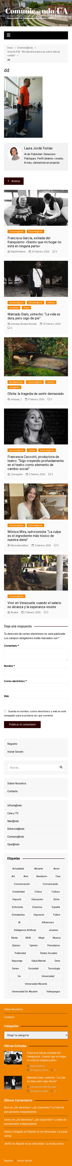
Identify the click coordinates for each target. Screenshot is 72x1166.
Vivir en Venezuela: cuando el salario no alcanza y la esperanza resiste (34, 605)
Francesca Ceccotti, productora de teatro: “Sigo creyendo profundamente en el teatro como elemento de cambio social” (36, 463)
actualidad (18, 868)
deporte (17, 899)
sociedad (33, 968)
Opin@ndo (14, 387)
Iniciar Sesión (15, 751)
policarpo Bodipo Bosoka (24, 324)
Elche (56, 899)
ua (19, 976)
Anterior (15, 181)
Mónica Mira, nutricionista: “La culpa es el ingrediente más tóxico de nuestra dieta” (34, 536)
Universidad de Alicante (25, 991)
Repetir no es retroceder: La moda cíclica (40, 1143)
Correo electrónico (15, 681)
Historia (51, 302)
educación (37, 899)
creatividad (18, 891)
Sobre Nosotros (16, 783)
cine (58, 876)
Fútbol (56, 914)
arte (25, 876)
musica (57, 937)
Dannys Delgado (13, 1131)
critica (38, 891)
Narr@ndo (13, 821)
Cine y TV (12, 813)
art (13, 876)
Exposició (39, 914)
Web (6, 696)
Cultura (31, 450)
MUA (28, 937)
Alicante (38, 868)
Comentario (11, 645)
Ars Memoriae (16, 382)
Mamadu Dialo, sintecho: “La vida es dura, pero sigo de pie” (34, 316)
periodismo (53, 945)
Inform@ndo (14, 805)
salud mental (38, 960)
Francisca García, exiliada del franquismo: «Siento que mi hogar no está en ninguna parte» (34, 242)
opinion (16, 945)
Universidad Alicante (36, 983)
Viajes (26, 307)
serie (57, 960)
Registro (12, 743)
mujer (42, 937)
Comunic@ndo (16, 231)
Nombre (9, 665)
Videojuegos (53, 991)
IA (19, 922)
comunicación (22, 884)
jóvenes (53, 930)
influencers (48, 922)
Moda (14, 937)
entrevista (17, 907)
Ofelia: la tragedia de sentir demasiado (36, 394)
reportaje (17, 960)
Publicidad (20, 953)
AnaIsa (14, 612)
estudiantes (18, 914)
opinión (34, 945)
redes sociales (48, 953)
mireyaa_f (16, 399)
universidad (48, 976)
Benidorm (42, 876)
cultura (56, 891)
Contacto (12, 791)
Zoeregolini (17, 474)
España (56, 907)
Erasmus (37, 907)
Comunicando (50, 884)
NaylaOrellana (18, 251)
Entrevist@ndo (35, 231)
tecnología (54, 968)
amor (56, 868)
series (15, 968)
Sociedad (14, 307)
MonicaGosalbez (19, 545)
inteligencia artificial (25, 930)
